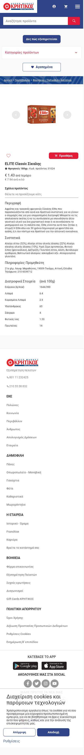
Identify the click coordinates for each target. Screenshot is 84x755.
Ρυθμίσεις (11, 741)
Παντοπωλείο (22, 80)
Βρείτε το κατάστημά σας (22, 547)
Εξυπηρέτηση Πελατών (21, 574)
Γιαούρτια (12, 480)
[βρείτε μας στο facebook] (28, 683)
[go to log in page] (54, 6)
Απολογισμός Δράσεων (21, 437)
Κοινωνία (12, 413)
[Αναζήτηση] (74, 21)
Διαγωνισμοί (14, 590)
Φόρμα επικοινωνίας (20, 566)
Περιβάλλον (14, 421)
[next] (67, 115)
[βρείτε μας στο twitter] (37, 683)
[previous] (16, 115)
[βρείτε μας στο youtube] (54, 683)
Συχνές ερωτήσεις (18, 582)
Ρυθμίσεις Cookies (18, 634)
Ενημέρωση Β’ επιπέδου (22, 642)
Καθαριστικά (14, 496)
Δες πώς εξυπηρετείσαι (41, 39)
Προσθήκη (65, 155)
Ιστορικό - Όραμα (17, 523)
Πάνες (10, 464)
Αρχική (8, 80)
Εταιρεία (12, 445)
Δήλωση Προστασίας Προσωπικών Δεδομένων (37, 625)
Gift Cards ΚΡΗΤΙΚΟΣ (20, 598)
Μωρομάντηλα (15, 504)
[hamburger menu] (77, 6)
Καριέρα (11, 539)
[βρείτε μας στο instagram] (46, 683)
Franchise (12, 531)
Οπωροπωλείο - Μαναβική (23, 472)
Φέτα (9, 488)
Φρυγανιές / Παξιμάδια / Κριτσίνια (52, 80)
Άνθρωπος (13, 429)
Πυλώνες (12, 405)
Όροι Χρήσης (14, 617)
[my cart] (66, 6)
